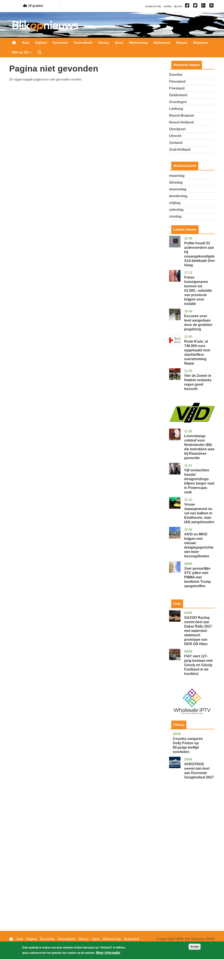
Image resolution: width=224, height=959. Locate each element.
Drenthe (175, 75)
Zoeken (39, 52)
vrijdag (174, 203)
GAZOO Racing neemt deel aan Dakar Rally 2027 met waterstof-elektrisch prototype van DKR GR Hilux (198, 631)
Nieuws (181, 42)
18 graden (35, 5)
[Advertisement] (192, 862)
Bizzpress (200, 42)
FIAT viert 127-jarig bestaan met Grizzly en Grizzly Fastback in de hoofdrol (198, 665)
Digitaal (41, 42)
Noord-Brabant (181, 115)
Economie (60, 42)
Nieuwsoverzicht (14, 42)
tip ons (178, 6)
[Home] (45, 26)
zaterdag (176, 209)
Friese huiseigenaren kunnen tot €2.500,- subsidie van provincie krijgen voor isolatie (198, 291)
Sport (119, 42)
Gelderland (178, 95)
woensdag (177, 189)
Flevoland (177, 81)
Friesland (177, 88)
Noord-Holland (181, 122)
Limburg (176, 109)
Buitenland (162, 42)
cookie (168, 6)
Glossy (103, 42)
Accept (195, 946)
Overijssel (177, 129)
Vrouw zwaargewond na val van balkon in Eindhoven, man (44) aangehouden (199, 513)
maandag (177, 175)
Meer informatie (108, 952)
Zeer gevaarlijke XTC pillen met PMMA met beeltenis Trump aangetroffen (197, 577)
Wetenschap (138, 42)
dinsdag (176, 182)
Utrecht (175, 136)
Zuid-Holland (180, 149)
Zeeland (175, 143)
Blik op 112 (21, 52)
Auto (25, 42)
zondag (175, 216)
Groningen (178, 102)
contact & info (153, 6)
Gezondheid (83, 42)
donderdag (178, 196)
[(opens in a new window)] (188, 6)
